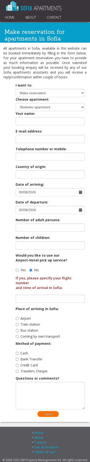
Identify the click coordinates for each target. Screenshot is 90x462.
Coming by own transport (40, 336)
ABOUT (30, 17)
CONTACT (54, 17)
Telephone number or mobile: (41, 149)
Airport (25, 318)
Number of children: (33, 237)
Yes (23, 270)
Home (39, 432)
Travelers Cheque (34, 371)
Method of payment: (33, 343)
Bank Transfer (31, 359)
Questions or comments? (37, 378)
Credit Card (29, 365)
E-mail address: (29, 131)
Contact (40, 442)
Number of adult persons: (38, 220)
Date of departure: (32, 202)
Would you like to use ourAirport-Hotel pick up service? (41, 257)
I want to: (24, 85)
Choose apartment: (32, 99)
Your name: (25, 113)
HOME (10, 17)
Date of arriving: (30, 184)
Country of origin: (31, 166)
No (36, 270)
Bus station (29, 330)
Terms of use (44, 452)
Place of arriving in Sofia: (37, 308)
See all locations (46, 447)
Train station (30, 324)
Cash (24, 353)
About (38, 437)
